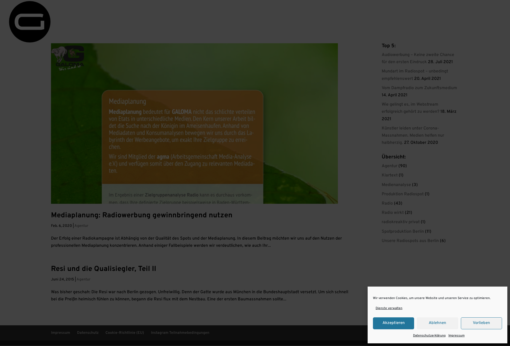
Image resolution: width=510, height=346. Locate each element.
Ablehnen (437, 323)
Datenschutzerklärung (429, 336)
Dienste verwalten (389, 308)
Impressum (456, 336)
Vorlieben (481, 323)
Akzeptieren (393, 323)
